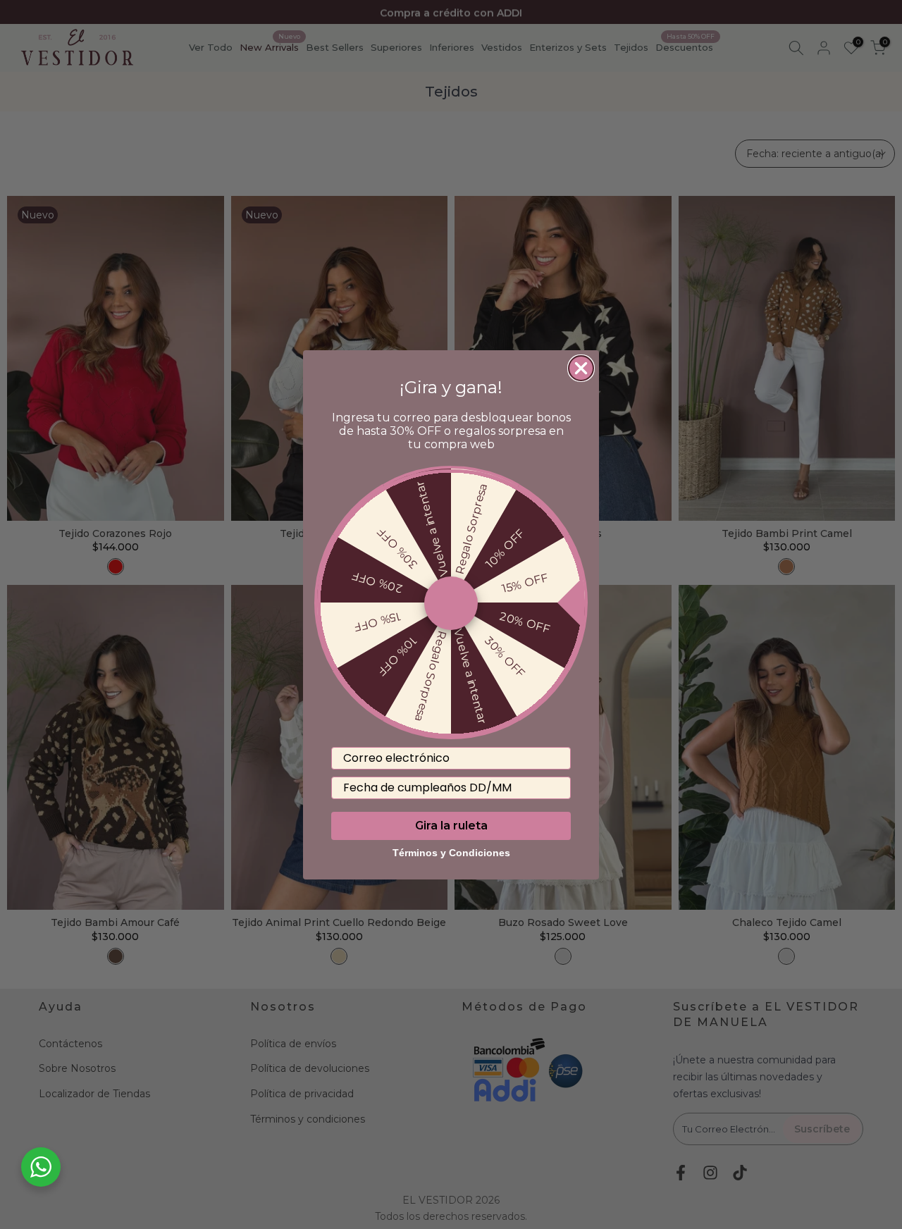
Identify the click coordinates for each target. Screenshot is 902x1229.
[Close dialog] (581, 368)
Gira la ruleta (451, 825)
